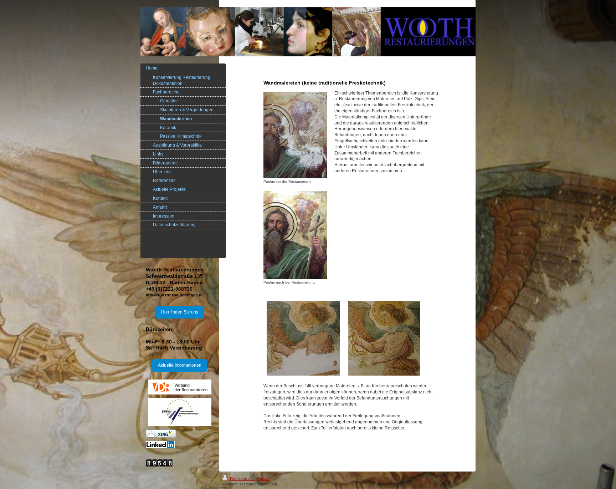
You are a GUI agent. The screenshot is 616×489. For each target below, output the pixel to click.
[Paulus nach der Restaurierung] (295, 235)
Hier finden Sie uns (179, 312)
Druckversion (242, 479)
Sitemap (264, 479)
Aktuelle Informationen (179, 365)
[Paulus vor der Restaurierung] (295, 135)
